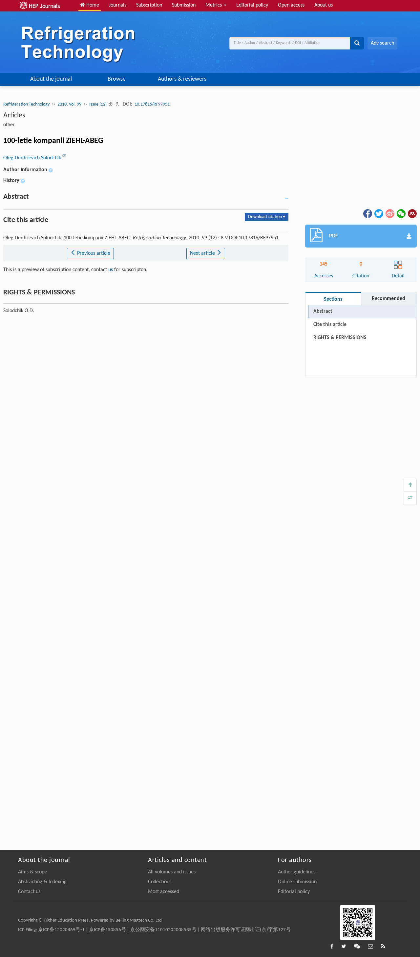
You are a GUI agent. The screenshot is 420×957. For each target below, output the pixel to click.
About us (323, 5)
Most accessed (163, 891)
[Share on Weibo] (389, 213)
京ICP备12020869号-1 (61, 929)
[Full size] (410, 498)
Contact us (29, 891)
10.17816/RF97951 (152, 104)
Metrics (214, 5)
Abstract (322, 311)
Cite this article (329, 324)
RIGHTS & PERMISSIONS (340, 337)
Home (92, 5)
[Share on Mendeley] (412, 213)
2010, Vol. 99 (69, 104)
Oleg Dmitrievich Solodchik (32, 158)
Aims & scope (32, 872)
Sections (333, 299)
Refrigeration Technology (26, 104)
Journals (117, 5)
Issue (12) (98, 104)
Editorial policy (252, 5)
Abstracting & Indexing (42, 882)
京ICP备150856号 (107, 929)
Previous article (93, 253)
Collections (159, 882)
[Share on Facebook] (367, 213)
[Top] (410, 485)
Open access (291, 5)
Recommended (388, 298)
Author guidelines (296, 872)
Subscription (149, 5)
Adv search (382, 43)
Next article (203, 253)
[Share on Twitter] (378, 213)
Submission (184, 5)
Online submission (297, 882)
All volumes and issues (172, 872)
